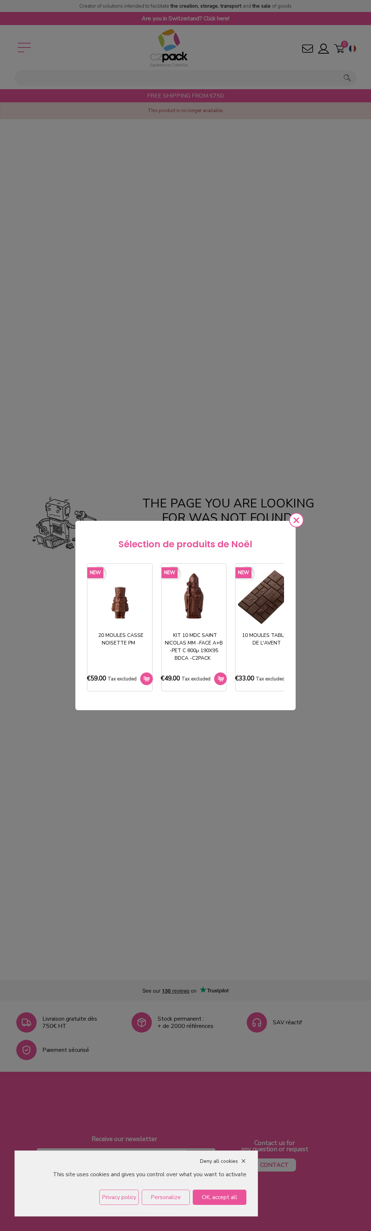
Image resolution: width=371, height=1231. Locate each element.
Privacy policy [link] (119, 1197)
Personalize (166, 1197)
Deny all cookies (219, 1161)
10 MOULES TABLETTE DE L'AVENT (269, 639)
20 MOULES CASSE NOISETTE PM (120, 639)
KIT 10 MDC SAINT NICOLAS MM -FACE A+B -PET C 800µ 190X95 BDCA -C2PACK (194, 647)
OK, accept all (219, 1197)
